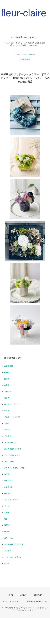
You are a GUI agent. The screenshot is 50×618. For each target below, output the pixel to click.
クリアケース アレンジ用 (14, 468)
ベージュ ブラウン (13, 557)
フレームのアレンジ (12, 455)
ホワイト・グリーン (12, 404)
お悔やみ (7, 391)
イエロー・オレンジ (12, 417)
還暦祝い (7, 525)
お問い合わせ (25, 59)
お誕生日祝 (8, 366)
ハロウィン (8, 487)
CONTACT (38, 595)
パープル (7, 430)
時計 (6, 519)
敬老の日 (7, 493)
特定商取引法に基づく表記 (37, 601)
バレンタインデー (11, 500)
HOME (10, 595)
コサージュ (8, 538)
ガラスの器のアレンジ (13, 449)
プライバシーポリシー (11, 601)
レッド (6, 411)
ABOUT (23, 595)
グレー (6, 563)
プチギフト (8, 436)
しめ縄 (6, 512)
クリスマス (8, 481)
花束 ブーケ (9, 462)
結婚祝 (6, 372)
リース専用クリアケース (13, 544)
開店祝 (6, 379)
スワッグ (7, 551)
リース (6, 506)
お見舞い (7, 385)
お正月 (6, 474)
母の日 (6, 532)
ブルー (6, 423)
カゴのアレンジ (10, 442)
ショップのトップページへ (25, 54)
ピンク (6, 398)
